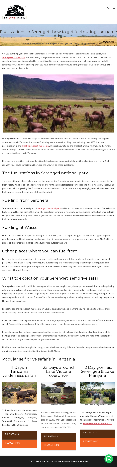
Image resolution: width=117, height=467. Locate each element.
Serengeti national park (13, 57)
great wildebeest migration (35, 145)
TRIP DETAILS (12, 434)
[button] (108, 458)
